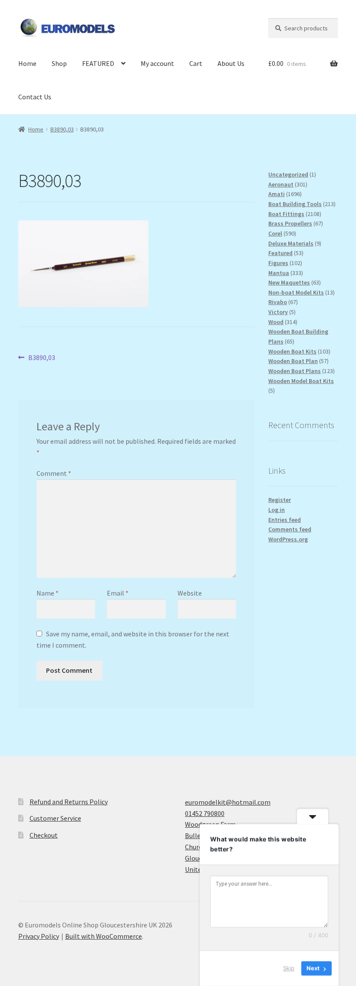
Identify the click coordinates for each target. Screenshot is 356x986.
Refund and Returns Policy (69, 801)
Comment (53, 473)
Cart (195, 63)
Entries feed (284, 520)
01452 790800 (204, 813)
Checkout (44, 835)
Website (190, 593)
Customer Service (55, 818)
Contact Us (34, 96)
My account (157, 63)
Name (47, 593)
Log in (276, 510)
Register (279, 500)
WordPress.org (288, 539)
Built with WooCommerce (103, 936)
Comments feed (289, 529)
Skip (288, 968)
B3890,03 (62, 129)
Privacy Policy (38, 936)
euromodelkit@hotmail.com (227, 802)
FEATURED (98, 63)
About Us (231, 63)
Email (118, 593)
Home (27, 63)
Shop (59, 63)
